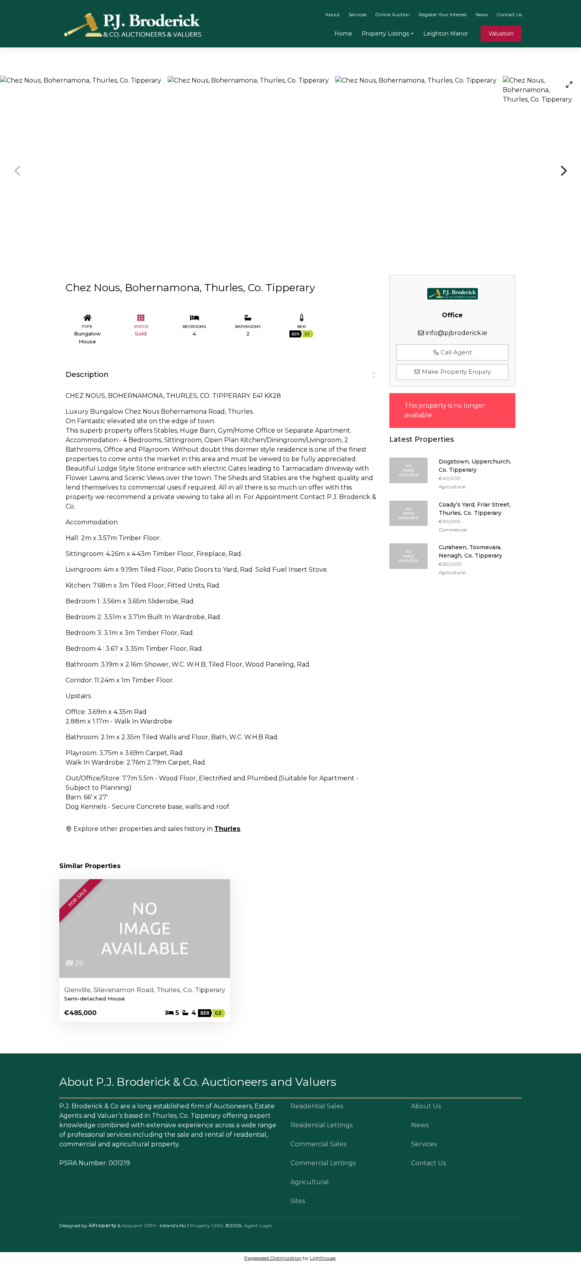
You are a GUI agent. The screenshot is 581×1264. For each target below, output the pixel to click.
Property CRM (206, 1225)
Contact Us (509, 14)
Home (343, 33)
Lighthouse (323, 1258)
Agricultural (309, 1182)
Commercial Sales (318, 1144)
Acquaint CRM (138, 1225)
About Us (426, 1106)
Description (87, 374)
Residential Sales (316, 1106)
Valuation (501, 33)
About (332, 14)
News (481, 14)
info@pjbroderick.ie (456, 333)
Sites (297, 1201)
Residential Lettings (321, 1125)
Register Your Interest (443, 14)
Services (357, 14)
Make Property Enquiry (455, 371)
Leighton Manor (445, 33)
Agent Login (258, 1225)
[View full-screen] (569, 84)
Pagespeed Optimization (273, 1258)
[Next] (563, 170)
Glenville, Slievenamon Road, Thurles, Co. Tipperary (144, 990)
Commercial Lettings (323, 1163)
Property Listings (385, 33)
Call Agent (455, 352)
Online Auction (392, 14)
